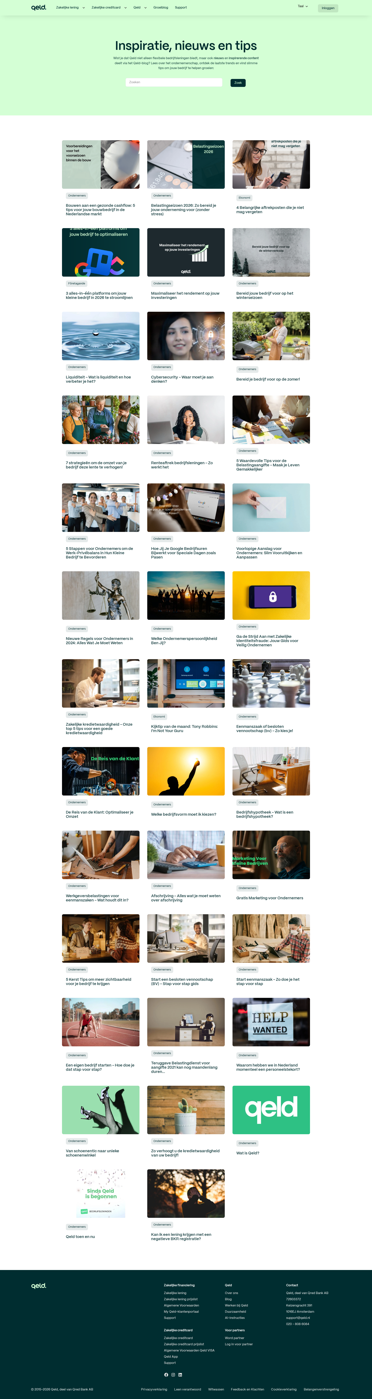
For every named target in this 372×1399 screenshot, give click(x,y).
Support (181, 7)
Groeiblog (160, 7)
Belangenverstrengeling (321, 1389)
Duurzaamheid (235, 1311)
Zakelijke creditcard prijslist (184, 1344)
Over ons (231, 1293)
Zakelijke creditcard (178, 1338)
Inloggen (328, 8)
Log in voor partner (239, 1344)
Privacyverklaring (154, 1389)
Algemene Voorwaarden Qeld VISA (189, 1350)
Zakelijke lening (175, 1293)
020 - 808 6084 (297, 1324)
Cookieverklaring (284, 1389)
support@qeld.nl (298, 1318)
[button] (84, 8)
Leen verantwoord (187, 1389)
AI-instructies (235, 1318)
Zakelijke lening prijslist (181, 1299)
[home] (38, 7)
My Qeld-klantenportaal (181, 1311)
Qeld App (171, 1356)
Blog (228, 1299)
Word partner (234, 1338)
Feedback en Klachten (247, 1389)
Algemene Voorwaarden (181, 1305)
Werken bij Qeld (236, 1305)
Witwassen (216, 1389)
